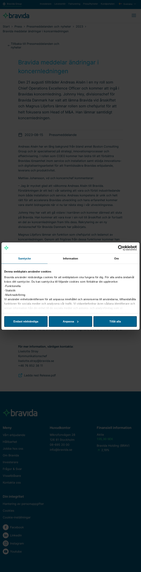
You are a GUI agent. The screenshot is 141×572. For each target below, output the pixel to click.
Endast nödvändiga (25, 321)
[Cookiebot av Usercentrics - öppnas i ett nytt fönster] (121, 248)
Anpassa (68, 321)
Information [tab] (70, 258)
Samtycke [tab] (24, 258)
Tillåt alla (115, 321)
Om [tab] (116, 258)
